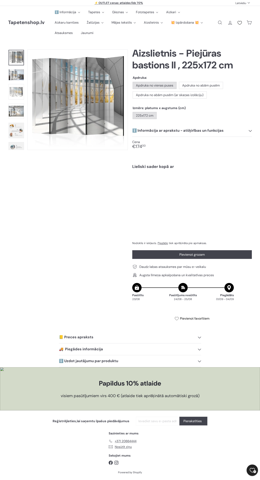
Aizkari (171, 12)
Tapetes (94, 12)
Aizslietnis (152, 22)
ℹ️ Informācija (66, 12)
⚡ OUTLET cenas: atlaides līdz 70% (118, 3)
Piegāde (163, 243)
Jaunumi (87, 33)
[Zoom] (78, 100)
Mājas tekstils (122, 22)
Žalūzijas (93, 22)
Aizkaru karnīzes (67, 22)
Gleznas (118, 12)
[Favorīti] (239, 23)
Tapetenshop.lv (26, 22)
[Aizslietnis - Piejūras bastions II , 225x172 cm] (192, 185)
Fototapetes (145, 12)
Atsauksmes (64, 33)
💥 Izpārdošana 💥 (185, 22)
